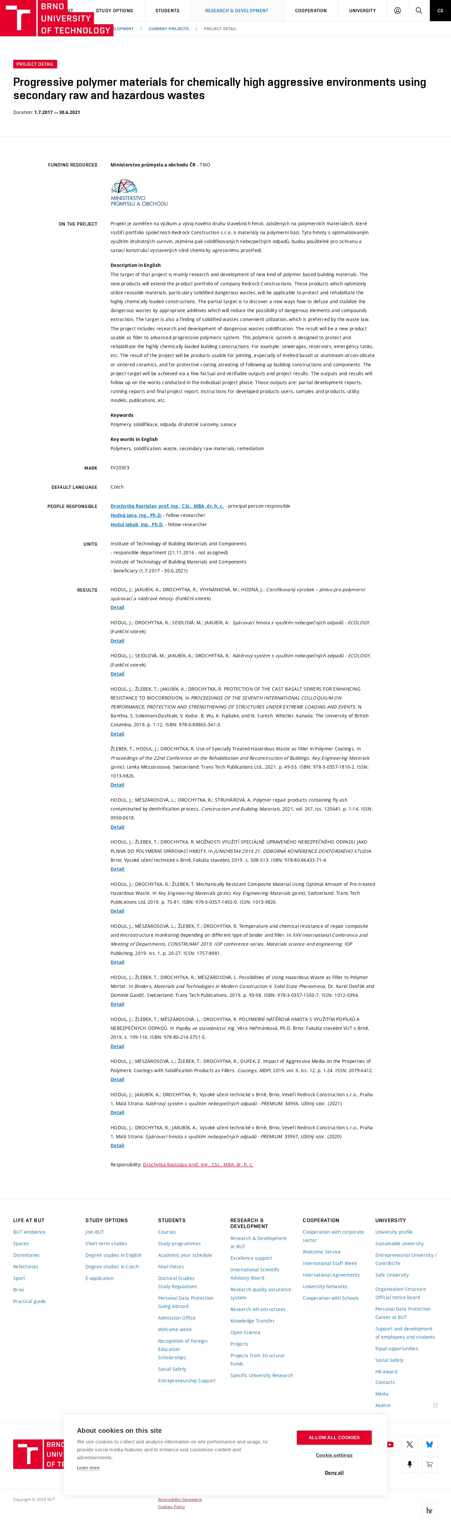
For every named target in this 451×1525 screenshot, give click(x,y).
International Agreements (331, 1275)
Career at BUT (391, 1317)
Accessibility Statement (180, 1499)
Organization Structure (400, 1289)
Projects (239, 1344)
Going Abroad (173, 1306)
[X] (409, 1444)
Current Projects (169, 28)
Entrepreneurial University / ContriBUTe (406, 1259)
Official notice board (397, 1297)
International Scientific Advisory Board (255, 1273)
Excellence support (251, 1258)
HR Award (386, 1371)
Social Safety (172, 1369)
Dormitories (26, 1255)
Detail (117, 607)
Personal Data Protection (186, 1298)
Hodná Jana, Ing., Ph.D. (136, 515)
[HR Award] (429, 1510)
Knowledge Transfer (252, 1321)
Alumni (383, 1405)
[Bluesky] (429, 1444)
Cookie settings (334, 1455)
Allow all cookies (334, 1437)
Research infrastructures (258, 1309)
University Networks (325, 1286)
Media (382, 1394)
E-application (100, 1278)
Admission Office (176, 1318)
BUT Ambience (29, 1232)
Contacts (385, 1382)
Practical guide (29, 1301)
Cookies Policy (171, 1506)
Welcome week (174, 1329)
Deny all (334, 1472)
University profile (394, 1232)
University (362, 10)
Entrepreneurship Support (187, 1380)
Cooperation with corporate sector (333, 1236)
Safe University (392, 1275)
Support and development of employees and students (405, 1332)
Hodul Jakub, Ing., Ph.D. (137, 524)
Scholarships (172, 1357)
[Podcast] (409, 1464)
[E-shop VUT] (429, 1464)
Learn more (88, 1467)
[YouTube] (390, 1444)
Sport (19, 1278)
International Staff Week (330, 1263)
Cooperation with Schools (331, 1298)
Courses (167, 1232)
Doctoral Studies (176, 1278)
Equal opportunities (396, 1348)
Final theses (171, 1266)
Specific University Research (261, 1375)
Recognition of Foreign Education (182, 1345)
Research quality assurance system (260, 1293)
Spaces (21, 1243)
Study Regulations (177, 1286)
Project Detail (220, 28)
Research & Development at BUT (258, 1242)
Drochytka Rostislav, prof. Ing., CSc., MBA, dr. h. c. (167, 506)
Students (168, 10)
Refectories (25, 1266)
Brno (18, 1290)
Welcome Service (322, 1252)
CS (440, 10)
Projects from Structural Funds (257, 1359)
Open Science (245, 1332)
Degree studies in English (113, 1255)
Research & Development (237, 10)
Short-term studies (106, 1243)
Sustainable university (399, 1243)
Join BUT (95, 1232)
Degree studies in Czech (112, 1266)
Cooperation (311, 10)
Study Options (114, 10)
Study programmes (179, 1243)
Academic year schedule (185, 1255)
